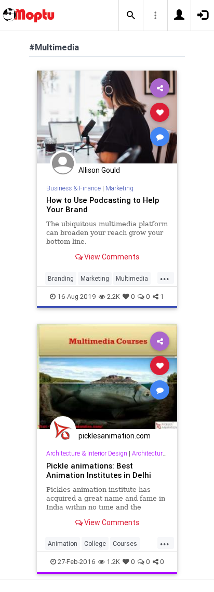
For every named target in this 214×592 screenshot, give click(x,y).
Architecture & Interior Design (86, 453)
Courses (125, 543)
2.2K (113, 296)
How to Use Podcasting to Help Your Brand (102, 204)
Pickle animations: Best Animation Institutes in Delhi (98, 470)
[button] (131, 15)
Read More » (107, 116)
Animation (62, 543)
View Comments (111, 256)
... (164, 277)
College (95, 543)
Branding (61, 278)
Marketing (119, 188)
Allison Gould (99, 170)
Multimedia (132, 278)
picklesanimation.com (114, 435)
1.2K (113, 561)
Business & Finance (73, 188)
